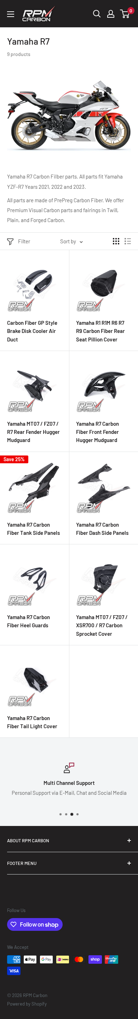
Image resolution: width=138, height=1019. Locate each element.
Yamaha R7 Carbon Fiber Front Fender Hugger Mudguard (97, 431)
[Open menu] (10, 14)
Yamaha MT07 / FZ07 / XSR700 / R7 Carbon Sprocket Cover (102, 625)
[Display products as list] (128, 241)
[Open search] (97, 14)
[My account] (110, 14)
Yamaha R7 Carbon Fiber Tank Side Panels (33, 528)
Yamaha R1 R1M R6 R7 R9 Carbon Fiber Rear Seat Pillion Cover (100, 331)
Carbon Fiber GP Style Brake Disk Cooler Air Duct (32, 331)
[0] (125, 14)
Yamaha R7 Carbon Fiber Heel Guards (28, 621)
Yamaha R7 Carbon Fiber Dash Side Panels (102, 528)
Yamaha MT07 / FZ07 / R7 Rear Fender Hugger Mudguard (33, 431)
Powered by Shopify (27, 1004)
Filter (24, 241)
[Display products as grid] (116, 241)
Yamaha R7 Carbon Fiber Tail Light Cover (32, 722)
